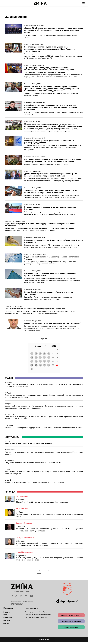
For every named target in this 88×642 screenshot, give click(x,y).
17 (32, 361)
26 (40, 365)
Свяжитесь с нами (71, 627)
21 (49, 361)
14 (49, 357)
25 (36, 365)
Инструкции (12, 437)
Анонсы (6, 623)
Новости (6, 612)
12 (40, 357)
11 (36, 357)
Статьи (9, 378)
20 (44, 361)
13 (44, 357)
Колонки (10, 491)
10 (32, 357)
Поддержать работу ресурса (71, 615)
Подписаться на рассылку (71, 621)
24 (32, 365)
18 (36, 361)
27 (44, 365)
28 (49, 365)
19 (40, 361)
